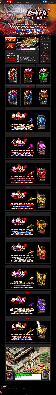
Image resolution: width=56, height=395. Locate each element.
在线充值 (27, 2)
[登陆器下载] (45, 39)
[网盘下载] (45, 48)
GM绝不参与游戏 (10, 53)
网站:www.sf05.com (11, 60)
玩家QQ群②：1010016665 (11, 57)
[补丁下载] (45, 44)
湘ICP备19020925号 (28, 394)
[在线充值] (10, 46)
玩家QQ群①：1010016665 (11, 55)
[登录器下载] (10, 38)
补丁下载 (36, 2)
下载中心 (9, 2)
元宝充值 (44, 2)
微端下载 (18, 2)
